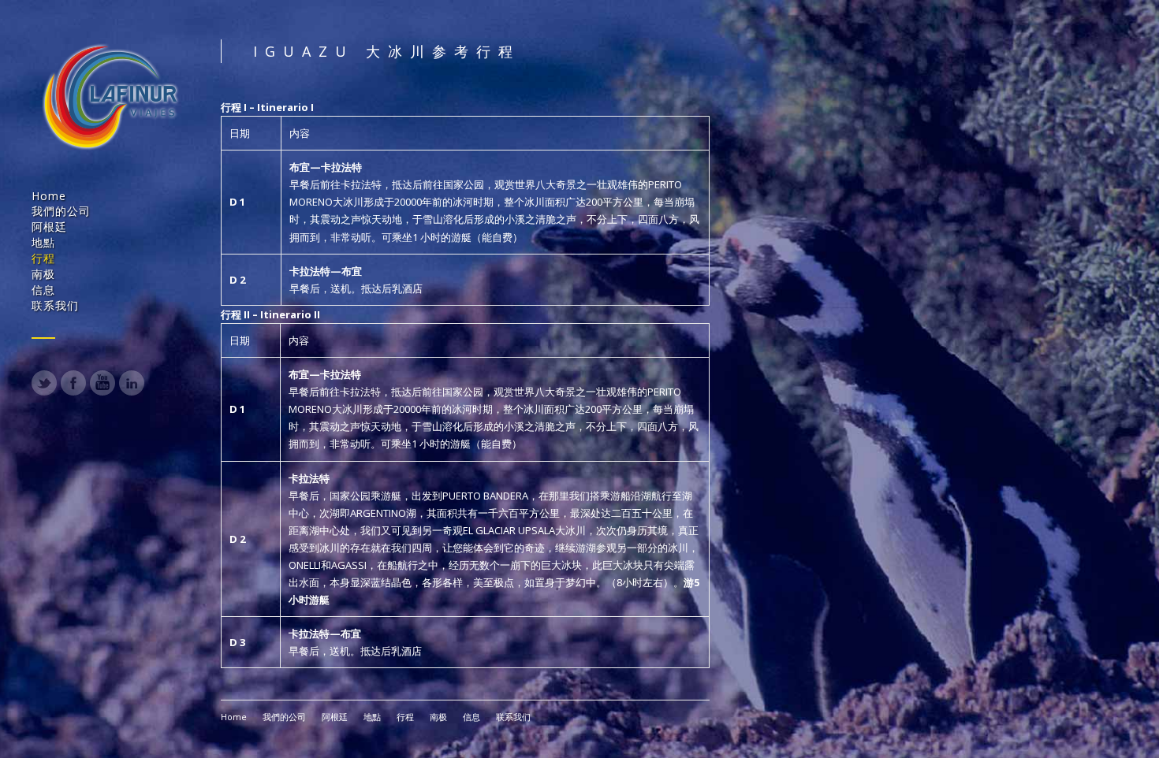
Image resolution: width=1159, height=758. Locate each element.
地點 (43, 242)
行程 (43, 258)
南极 (43, 273)
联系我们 (55, 305)
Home (49, 195)
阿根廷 (49, 226)
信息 (43, 289)
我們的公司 (61, 210)
